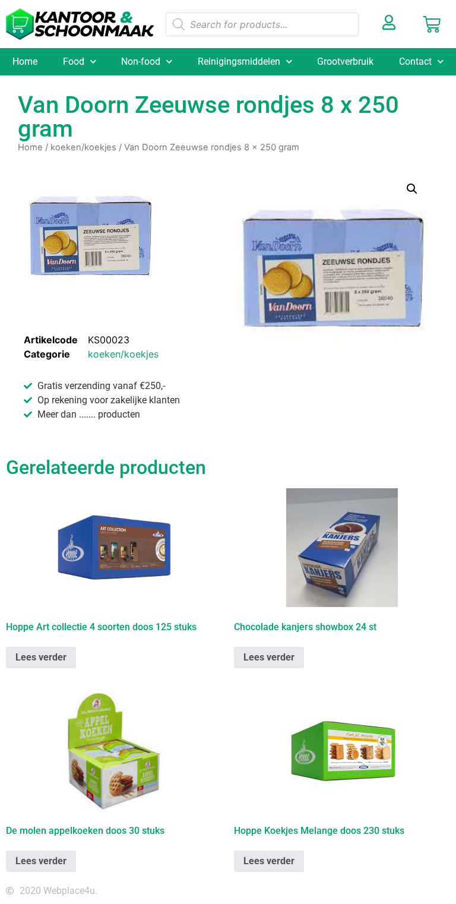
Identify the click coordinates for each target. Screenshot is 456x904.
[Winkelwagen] (431, 24)
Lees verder (40, 657)
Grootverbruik (345, 61)
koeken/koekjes (83, 147)
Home (24, 61)
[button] (412, 189)
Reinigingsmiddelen (239, 61)
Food (73, 61)
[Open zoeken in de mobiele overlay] (262, 24)
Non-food (140, 61)
